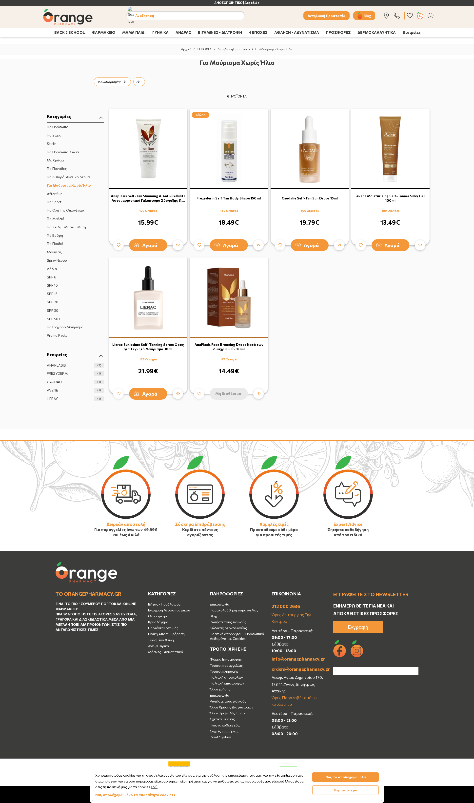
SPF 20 (52, 302)
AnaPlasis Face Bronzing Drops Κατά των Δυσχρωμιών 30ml (229, 346)
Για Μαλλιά (55, 218)
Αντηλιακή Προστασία (326, 15)
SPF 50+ (53, 319)
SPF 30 (52, 310)
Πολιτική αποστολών (226, 677)
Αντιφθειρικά (158, 646)
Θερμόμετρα (158, 616)
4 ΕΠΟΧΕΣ (258, 32)
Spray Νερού (57, 260)
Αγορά (150, 245)
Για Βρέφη (55, 235)
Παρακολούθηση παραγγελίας (234, 610)
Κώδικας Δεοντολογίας (228, 628)
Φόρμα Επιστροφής (226, 659)
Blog (367, 15)
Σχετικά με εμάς (222, 719)
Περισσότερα (345, 790)
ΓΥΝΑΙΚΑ (160, 32)
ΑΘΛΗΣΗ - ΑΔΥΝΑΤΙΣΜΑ (296, 32)
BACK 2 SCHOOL (69, 32)
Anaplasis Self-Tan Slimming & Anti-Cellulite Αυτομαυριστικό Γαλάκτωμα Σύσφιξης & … (148, 198)
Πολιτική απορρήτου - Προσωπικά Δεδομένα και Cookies (237, 636)
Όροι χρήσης (220, 689)
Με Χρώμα (55, 160)
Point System (220, 737)
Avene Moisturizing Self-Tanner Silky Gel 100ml (390, 198)
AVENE (74, 390)
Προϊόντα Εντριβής (163, 628)
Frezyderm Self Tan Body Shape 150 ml (229, 198)
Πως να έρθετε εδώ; (225, 725)
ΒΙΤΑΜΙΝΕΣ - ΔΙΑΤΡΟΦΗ (220, 32)
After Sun (54, 194)
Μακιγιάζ (54, 252)
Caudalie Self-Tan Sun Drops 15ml (310, 198)
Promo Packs (57, 335)
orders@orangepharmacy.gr (299, 669)
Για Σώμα (54, 135)
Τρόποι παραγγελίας (226, 665)
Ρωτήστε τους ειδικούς (228, 622)
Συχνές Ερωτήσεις (224, 731)
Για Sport (54, 202)
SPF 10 (52, 285)
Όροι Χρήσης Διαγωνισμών (231, 707)
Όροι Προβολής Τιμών (227, 713)
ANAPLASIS (74, 365)
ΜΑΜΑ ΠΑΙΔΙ (133, 32)
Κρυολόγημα (158, 622)
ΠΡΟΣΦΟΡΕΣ (338, 32)
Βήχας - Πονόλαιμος (164, 604)
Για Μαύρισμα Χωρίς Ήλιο (69, 185)
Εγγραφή (358, 627)
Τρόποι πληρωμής (224, 671)
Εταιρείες (412, 32)
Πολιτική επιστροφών (227, 683)
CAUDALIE (74, 382)
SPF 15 (52, 294)
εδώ (154, 787)
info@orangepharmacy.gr (298, 659)
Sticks (52, 143)
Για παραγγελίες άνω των (118, 529)
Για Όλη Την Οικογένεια (65, 210)
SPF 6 (51, 277)
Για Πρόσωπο (57, 127)
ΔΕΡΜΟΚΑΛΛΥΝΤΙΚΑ (376, 32)
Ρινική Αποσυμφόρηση (166, 634)
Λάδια (52, 269)
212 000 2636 (286, 606)
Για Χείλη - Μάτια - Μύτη (66, 227)
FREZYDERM (74, 373)
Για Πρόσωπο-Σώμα (63, 152)
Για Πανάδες (57, 168)
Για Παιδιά (55, 243)
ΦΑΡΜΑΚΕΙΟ (103, 32)
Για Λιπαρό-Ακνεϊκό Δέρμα (68, 177)
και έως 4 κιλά (126, 534)
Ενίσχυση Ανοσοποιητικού (169, 610)
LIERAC (74, 398)
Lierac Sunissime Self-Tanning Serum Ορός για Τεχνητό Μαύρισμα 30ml (148, 346)
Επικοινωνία (219, 604)
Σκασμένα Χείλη (161, 640)
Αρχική (186, 49)
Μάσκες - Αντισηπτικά (165, 652)
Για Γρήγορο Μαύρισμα (65, 327)
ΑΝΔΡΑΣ (183, 32)
